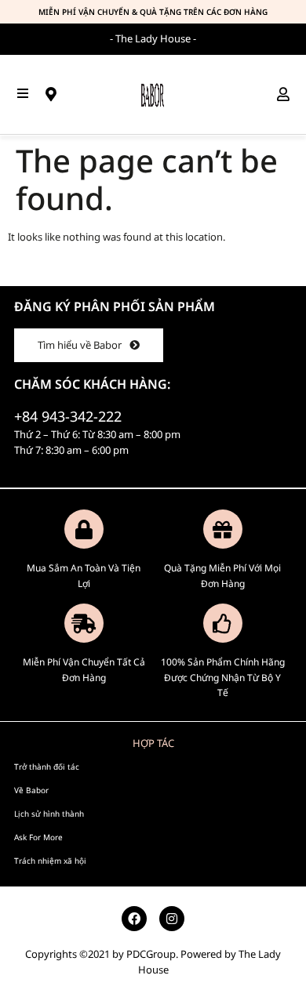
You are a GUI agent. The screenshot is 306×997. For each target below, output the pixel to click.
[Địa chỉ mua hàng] (56, 94)
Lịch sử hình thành (49, 813)
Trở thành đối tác (46, 766)
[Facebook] (134, 918)
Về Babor (31, 790)
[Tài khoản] (288, 94)
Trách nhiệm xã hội (50, 860)
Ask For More (38, 837)
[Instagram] (171, 918)
